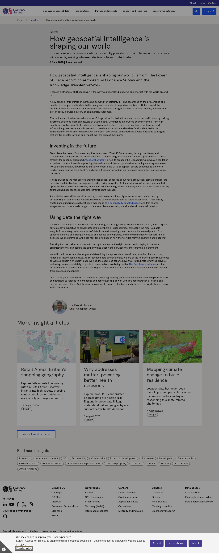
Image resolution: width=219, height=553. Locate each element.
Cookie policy (24, 548)
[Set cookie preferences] (6, 546)
